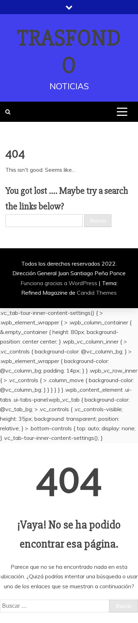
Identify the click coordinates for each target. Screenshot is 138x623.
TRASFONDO (69, 51)
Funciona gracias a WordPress (60, 283)
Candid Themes (97, 292)
